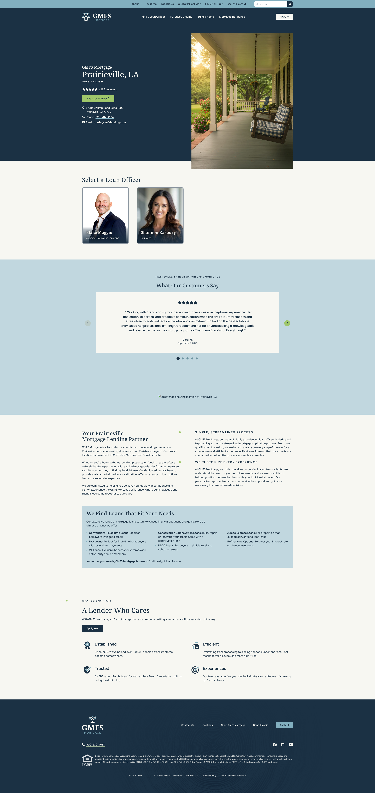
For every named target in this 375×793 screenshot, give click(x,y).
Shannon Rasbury (158, 232)
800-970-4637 (95, 744)
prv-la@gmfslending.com (110, 122)
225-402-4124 (105, 117)
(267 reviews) (108, 89)
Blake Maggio (99, 232)
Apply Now (93, 628)
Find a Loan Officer (97, 98)
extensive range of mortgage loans (114, 521)
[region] (187, 322)
